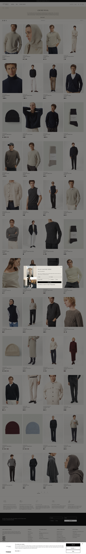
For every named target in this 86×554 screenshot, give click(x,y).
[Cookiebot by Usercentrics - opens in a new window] (8, 552)
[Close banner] (82, 543)
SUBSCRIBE (49, 282)
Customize (72, 548)
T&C (48, 284)
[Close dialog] (61, 267)
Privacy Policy (53, 284)
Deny (73, 551)
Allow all (73, 544)
